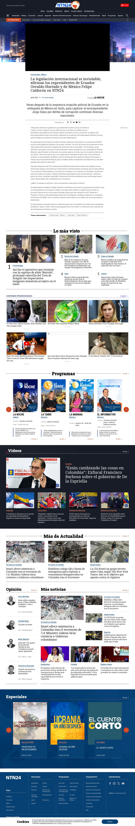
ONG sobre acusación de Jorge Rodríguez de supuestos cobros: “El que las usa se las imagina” (81, 434)
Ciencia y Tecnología (80, 15)
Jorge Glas (70, 215)
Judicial (40, 15)
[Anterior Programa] (8, 409)
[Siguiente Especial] (126, 730)
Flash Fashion (74, 786)
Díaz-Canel (57, 20)
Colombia (68, 464)
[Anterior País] (128, 19)
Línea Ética (89, 803)
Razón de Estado (63, 803)
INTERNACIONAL (89, 11)
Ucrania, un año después (67, 748)
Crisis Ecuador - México (38, 75)
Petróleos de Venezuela (77, 510)
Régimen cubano (106, 664)
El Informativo (106, 414)
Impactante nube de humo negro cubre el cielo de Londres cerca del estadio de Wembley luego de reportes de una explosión (114, 281)
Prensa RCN (89, 807)
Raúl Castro (26, 20)
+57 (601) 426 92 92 (120, 793)
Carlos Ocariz (42, 510)
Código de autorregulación (93, 796)
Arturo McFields (23, 597)
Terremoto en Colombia (14, 565)
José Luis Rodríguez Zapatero (42, 20)
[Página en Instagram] (114, 783)
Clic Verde (62, 783)
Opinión (120, 15)
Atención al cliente (91, 786)
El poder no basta (25, 624)
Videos (14, 450)
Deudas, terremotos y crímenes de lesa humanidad (26, 671)
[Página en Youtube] (123, 783)
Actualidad (15, 15)
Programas (112, 15)
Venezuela (9, 800)
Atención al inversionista (93, 790)
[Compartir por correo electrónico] (76, 122)
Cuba (64, 20)
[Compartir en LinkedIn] (74, 122)
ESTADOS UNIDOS (76, 11)
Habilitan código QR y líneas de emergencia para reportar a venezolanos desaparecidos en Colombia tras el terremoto (66, 573)
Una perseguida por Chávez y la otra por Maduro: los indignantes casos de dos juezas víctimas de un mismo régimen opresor (25, 432)
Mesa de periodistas (62, 799)
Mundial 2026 (73, 20)
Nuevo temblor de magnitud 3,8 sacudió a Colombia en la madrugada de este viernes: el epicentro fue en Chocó (114, 263)
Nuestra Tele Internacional (62, 15)
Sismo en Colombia (107, 256)
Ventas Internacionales (92, 800)
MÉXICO (66, 11)
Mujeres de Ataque (73, 799)
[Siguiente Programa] (126, 409)
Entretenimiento (94, 15)
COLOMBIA (50, 11)
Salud (104, 15)
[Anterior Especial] (8, 730)
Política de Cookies (64, 823)
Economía (31, 15)
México (8, 803)
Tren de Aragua (18, 266)
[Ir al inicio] (16, 781)
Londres (104, 274)
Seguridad (9, 510)
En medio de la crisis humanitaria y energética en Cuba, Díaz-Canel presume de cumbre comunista (115, 670)
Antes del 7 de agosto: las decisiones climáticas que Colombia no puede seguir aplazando (26, 647)
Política (23, 15)
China (66, 274)
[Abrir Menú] (8, 15)
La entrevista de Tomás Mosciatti (63, 790)
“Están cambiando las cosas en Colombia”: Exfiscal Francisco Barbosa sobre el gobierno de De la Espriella (53, 433)
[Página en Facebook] (110, 783)
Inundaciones (45, 664)
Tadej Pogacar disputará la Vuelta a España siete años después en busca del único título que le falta (115, 638)
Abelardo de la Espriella (109, 510)
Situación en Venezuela (26, 666)
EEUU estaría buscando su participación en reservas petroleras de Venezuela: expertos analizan (82, 517)
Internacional (10, 810)
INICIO (43, 11)
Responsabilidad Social (92, 783)
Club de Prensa (74, 783)
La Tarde (46, 414)
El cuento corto (105, 748)
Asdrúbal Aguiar (23, 621)
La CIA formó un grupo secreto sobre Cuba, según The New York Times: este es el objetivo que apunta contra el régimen (109, 573)
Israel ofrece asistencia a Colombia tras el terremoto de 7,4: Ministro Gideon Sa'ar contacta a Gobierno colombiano (25, 573)
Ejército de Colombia (71, 256)
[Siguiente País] (128, 21)
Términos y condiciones (74, 820)
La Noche (99, 97)
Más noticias (53, 589)
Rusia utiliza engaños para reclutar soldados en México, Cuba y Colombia (27, 603)
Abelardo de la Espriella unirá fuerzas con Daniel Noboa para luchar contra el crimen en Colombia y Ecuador (113, 517)
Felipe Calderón (82, 215)
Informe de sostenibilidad (93, 793)
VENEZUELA (58, 11)
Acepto (109, 822)
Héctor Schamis (27, 679)
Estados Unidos (95, 565)
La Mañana (76, 414)
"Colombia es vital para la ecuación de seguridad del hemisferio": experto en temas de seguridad (20, 516)
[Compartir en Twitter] (71, 122)
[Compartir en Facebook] (68, 122)
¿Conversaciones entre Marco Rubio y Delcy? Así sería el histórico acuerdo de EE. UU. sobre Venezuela (108, 433)
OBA (87, 810)
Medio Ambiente (23, 639)
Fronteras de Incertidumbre (29, 748)
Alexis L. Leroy (26, 657)
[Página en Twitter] (118, 783)
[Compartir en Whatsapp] (79, 122)
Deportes (48, 15)
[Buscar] (127, 15)
